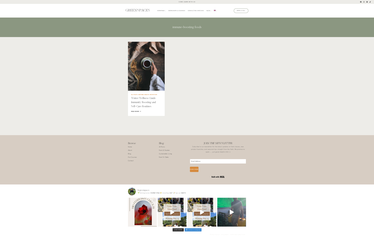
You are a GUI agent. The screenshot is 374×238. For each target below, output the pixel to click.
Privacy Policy (215, 234)
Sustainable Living (165, 154)
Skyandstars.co (155, 234)
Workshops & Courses (176, 10)
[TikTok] (370, 2)
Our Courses (132, 157)
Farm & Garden (164, 150)
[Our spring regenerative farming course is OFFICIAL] (172, 212)
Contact (131, 161)
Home (130, 147)
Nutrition (153, 94)
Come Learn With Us (187, 2)
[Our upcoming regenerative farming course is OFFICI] (201, 212)
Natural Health (143, 94)
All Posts (134, 94)
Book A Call (241, 10)
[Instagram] (363, 2)
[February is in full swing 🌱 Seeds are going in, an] (142, 212)
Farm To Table (164, 157)
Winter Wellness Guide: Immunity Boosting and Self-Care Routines (143, 102)
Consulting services (196, 10)
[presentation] (146, 66)
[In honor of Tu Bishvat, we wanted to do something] (231, 212)
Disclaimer (224, 234)
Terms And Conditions (237, 234)
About (130, 150)
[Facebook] (360, 2)
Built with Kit (218, 177)
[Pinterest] (367, 2)
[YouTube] (189, 234)
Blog (129, 154)
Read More (136, 111)
